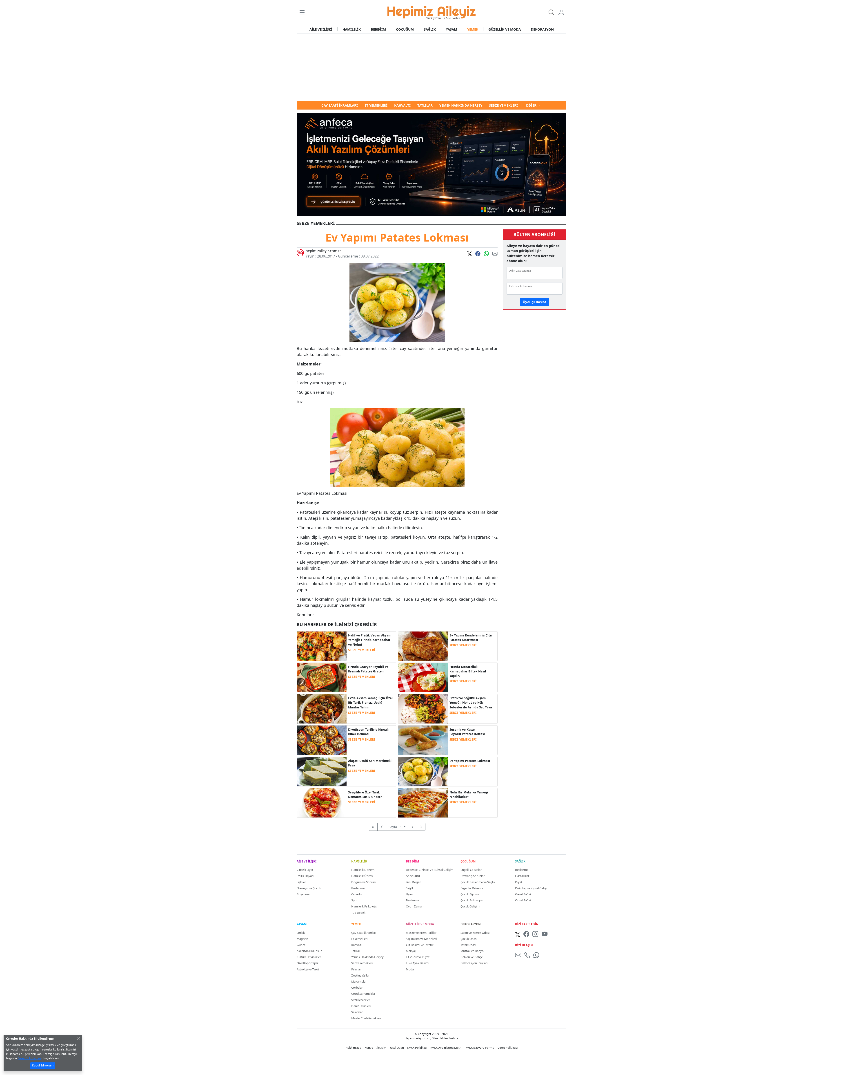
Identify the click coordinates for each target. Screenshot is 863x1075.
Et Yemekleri (359, 939)
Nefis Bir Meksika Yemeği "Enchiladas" (468, 794)
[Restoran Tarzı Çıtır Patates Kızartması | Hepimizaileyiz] (423, 645)
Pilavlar (356, 969)
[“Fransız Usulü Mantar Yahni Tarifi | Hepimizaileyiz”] (322, 708)
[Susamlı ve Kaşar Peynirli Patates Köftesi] (423, 739)
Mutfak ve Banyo (472, 951)
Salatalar (357, 1012)
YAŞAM (451, 29)
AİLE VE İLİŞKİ (320, 29)
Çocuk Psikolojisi (471, 900)
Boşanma (303, 894)
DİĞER (531, 105)
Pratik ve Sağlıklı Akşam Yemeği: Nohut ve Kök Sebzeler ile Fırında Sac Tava (470, 702)
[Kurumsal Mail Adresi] (519, 955)
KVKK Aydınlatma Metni (446, 1048)
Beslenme (358, 888)
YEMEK (472, 29)
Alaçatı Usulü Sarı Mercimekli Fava (370, 763)
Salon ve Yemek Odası (474, 933)
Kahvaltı (356, 945)
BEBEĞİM (378, 29)
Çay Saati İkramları (363, 933)
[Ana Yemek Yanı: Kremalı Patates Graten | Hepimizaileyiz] (322, 677)
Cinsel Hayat (305, 870)
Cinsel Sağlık (523, 900)
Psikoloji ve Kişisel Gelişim (532, 888)
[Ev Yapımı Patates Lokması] (423, 771)
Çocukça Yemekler (363, 994)
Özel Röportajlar (307, 963)
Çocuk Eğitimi (469, 894)
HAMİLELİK (352, 29)
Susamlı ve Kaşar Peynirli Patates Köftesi (467, 732)
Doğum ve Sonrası (363, 882)
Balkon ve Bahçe (471, 957)
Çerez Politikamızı (29, 1058)
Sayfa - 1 (396, 826)
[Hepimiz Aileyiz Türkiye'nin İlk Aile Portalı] (431, 12)
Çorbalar (357, 987)
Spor (354, 900)
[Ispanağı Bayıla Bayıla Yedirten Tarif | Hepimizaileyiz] (423, 802)
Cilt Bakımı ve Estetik (420, 945)
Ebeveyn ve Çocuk (309, 888)
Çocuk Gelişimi (470, 906)
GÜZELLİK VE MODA (504, 29)
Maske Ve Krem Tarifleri (421, 933)
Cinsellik (356, 894)
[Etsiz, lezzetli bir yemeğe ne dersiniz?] (423, 677)
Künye (369, 1048)
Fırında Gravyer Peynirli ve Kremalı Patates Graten (368, 669)
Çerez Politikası (508, 1048)
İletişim (381, 1048)
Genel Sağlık (523, 894)
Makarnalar (359, 981)
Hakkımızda (353, 1048)
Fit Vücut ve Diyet (417, 957)
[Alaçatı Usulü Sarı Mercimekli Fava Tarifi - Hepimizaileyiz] (322, 771)
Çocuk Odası (468, 939)
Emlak (301, 933)
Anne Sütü (413, 876)
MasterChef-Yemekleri (366, 1018)
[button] (302, 12)
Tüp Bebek (358, 913)
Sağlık (410, 888)
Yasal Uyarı (396, 1048)
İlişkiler (301, 882)
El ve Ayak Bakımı (417, 963)
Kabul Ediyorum (42, 1065)
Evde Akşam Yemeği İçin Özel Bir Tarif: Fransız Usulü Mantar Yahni (370, 702)
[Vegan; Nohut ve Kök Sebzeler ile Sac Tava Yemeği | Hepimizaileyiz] (423, 708)
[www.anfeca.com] (431, 164)
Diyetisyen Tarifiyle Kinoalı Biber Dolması (368, 732)
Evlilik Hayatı (305, 876)
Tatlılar (355, 951)
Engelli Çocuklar (471, 870)
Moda (410, 969)
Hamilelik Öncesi (362, 876)
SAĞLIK (430, 29)
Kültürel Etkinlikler (309, 957)
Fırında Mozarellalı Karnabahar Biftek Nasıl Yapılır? (467, 671)
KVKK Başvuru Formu (479, 1048)
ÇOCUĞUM (405, 29)
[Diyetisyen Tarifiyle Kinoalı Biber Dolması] (322, 739)
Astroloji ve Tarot (308, 969)
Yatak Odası (468, 945)
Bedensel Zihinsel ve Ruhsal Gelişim (429, 870)
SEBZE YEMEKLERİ (361, 650)
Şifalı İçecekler (360, 1000)
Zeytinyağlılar (360, 975)
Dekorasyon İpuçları (473, 963)
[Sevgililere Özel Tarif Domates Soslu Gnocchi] (322, 802)
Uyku (409, 894)
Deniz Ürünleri (361, 1006)
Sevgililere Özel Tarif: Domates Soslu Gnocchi (365, 794)
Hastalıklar (522, 876)
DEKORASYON (542, 29)
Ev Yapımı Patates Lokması (469, 761)
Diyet (518, 882)
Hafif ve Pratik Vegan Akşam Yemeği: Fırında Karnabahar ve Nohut (369, 640)
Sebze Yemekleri (362, 963)
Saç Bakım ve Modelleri (421, 939)
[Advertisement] (431, 67)
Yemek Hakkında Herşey (367, 957)
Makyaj (411, 951)
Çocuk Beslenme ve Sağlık (477, 882)
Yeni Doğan (413, 882)
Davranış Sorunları (472, 876)
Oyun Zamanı (415, 906)
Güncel (301, 945)
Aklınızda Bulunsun (309, 951)
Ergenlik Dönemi (471, 888)
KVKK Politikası (417, 1048)
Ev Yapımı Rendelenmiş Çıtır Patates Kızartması (470, 637)
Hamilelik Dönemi (363, 870)
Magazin (302, 939)
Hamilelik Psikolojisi (364, 906)
